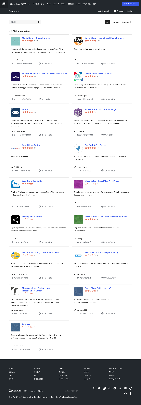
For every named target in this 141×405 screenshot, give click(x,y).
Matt (111, 372)
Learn (61, 368)
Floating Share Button (32, 217)
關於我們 (12, 368)
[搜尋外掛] (38, 22)
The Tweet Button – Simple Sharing (101, 252)
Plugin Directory (14, 11)
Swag (87, 379)
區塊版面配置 (38, 379)
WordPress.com (116, 368)
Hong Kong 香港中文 (37, 391)
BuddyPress (114, 379)
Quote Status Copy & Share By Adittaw (40, 252)
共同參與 (87, 368)
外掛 (35, 375)
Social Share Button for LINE (98, 288)
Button (25, 109)
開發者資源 (63, 375)
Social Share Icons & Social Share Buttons (104, 38)
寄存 (10, 375)
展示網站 (37, 368)
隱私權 (11, 379)
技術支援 (62, 372)
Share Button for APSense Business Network (106, 217)
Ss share (26, 324)
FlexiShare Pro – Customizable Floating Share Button (36, 289)
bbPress (113, 375)
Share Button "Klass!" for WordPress (102, 181)
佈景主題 (37, 372)
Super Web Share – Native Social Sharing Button (44, 74)
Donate (87, 375)
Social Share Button (31, 145)
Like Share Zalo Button (32, 181)
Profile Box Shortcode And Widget (101, 109)
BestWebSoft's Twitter (95, 145)
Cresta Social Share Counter (98, 74)
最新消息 (12, 372)
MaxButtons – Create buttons (36, 38)
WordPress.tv (65, 379)
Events (86, 372)
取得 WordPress (130, 4)
